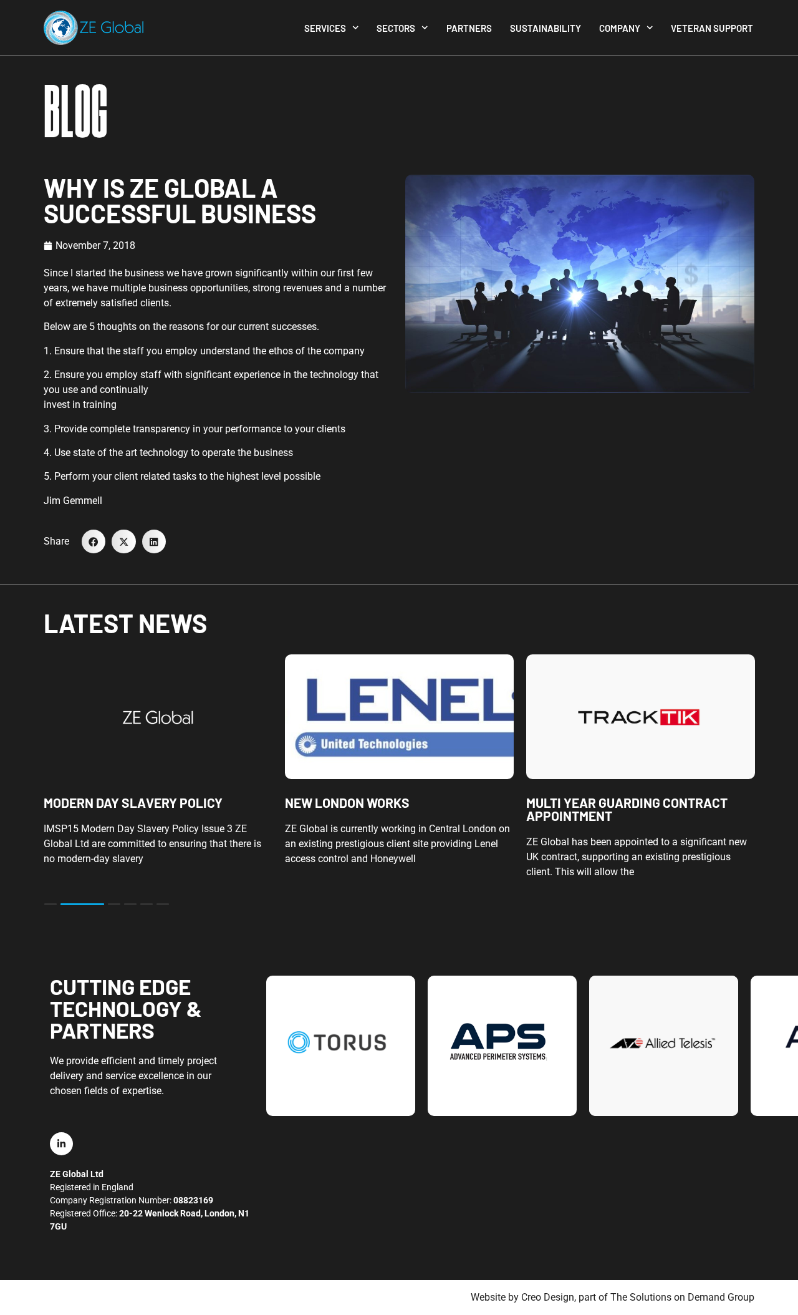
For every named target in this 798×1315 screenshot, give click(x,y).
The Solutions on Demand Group (682, 1297)
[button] (93, 541)
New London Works (347, 802)
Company (619, 28)
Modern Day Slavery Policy (133, 802)
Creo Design (547, 1297)
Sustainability (545, 28)
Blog (76, 112)
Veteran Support (712, 28)
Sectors (396, 28)
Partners (469, 28)
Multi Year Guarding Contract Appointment (627, 809)
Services (325, 28)
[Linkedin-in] (61, 1143)
